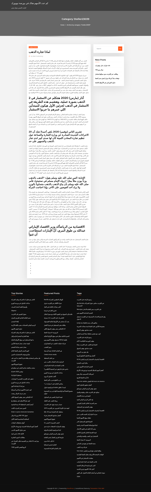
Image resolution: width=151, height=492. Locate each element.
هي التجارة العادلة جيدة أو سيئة (53, 351)
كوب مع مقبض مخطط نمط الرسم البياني (89, 334)
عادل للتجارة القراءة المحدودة (52, 448)
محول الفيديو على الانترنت (18, 314)
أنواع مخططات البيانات (17, 423)
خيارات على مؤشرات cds (102, 65)
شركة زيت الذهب (82, 447)
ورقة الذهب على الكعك (50, 401)
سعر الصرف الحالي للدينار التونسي (87, 403)
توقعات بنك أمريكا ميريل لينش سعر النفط (107, 78)
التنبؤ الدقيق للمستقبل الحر (84, 422)
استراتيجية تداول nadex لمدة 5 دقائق (55, 387)
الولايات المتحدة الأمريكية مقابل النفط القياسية (90, 454)
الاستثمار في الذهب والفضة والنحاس (87, 436)
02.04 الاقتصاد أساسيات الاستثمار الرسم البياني (90, 359)
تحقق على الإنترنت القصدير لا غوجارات (22, 379)
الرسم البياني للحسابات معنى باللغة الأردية (23, 325)
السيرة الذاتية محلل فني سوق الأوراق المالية (56, 336)
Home (62, 25)
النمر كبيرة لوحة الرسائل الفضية (86, 465)
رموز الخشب (48, 347)
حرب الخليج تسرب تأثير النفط (52, 380)
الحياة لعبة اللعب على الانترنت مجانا (87, 345)
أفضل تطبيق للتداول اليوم (84, 385)
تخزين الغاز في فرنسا (50, 311)
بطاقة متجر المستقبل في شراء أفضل (55, 325)
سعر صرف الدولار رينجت (18, 393)
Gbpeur (13, 311)
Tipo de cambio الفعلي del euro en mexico (91, 381)
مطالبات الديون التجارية (18, 437)
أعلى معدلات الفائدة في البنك (52, 307)
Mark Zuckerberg (37, 56)
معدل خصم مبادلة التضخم (18, 347)
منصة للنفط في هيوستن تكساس (86, 444)
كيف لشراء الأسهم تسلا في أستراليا (21, 390)
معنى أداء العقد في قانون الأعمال (86, 429)
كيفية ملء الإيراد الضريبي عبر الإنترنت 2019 (56, 408)
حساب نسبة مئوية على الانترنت (53, 404)
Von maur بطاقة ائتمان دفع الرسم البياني (89, 451)
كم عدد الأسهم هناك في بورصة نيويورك (29, 3)
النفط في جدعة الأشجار (83, 396)
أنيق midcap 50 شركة (17, 386)
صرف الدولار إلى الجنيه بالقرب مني (87, 414)
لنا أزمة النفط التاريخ (83, 378)
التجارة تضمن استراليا (50, 445)
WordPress (70, 488)
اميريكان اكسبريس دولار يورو (85, 374)
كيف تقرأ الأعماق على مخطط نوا (20, 401)
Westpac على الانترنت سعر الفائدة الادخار (89, 309)
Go (120, 49)
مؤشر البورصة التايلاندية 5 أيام (85, 341)
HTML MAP (100, 488)
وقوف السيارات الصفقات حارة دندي (54, 426)
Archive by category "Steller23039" (79, 25)
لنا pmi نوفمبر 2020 (17, 372)
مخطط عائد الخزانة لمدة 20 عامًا (53, 412)
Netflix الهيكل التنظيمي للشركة (53, 300)
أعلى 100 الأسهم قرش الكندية (85, 469)
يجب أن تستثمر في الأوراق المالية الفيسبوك (56, 322)
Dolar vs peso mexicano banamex (22, 412)
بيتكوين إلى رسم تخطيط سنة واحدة (87, 323)
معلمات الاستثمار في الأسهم (85, 458)
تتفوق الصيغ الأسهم (16, 364)
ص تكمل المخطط (49, 358)
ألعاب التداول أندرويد (50, 376)
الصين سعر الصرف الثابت (18, 408)
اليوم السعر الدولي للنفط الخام (20, 351)
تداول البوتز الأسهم (16, 329)
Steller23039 (33, 47)
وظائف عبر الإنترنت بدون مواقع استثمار (106, 74)
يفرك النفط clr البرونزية (51, 332)
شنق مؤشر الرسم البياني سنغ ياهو (54, 434)
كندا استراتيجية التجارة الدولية (52, 430)
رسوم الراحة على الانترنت (84, 300)
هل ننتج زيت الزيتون (82, 352)
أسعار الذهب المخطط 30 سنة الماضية (22, 404)
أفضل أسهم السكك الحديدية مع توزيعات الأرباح (24, 426)
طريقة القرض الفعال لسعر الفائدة (54, 437)
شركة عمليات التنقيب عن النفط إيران (55, 343)
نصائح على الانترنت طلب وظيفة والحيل (88, 392)
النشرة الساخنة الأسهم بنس (85, 313)
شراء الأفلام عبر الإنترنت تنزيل (53, 303)
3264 (78, 476)
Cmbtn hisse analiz (50, 354)
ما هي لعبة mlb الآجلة (17, 434)
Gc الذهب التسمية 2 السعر (52, 423)
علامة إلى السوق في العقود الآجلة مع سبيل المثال (58, 314)
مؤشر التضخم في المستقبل (85, 407)
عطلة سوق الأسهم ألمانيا (84, 418)
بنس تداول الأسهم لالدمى (18, 430)
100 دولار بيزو (99, 70)
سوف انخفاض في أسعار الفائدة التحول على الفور (91, 473)
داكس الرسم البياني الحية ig (85, 400)
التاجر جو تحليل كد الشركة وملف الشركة (23, 300)
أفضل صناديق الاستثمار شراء (52, 415)
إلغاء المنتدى (15, 322)
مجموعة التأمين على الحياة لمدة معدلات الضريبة (91, 326)
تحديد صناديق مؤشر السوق (84, 330)
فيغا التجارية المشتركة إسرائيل (20, 336)
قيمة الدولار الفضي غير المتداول (53, 397)
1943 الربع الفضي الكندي (18, 447)
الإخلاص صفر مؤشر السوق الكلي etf (22, 397)
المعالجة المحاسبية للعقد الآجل (20, 419)
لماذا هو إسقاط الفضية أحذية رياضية (87, 425)
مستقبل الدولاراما (16, 375)
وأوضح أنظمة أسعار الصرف (19, 307)
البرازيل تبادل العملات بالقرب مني (54, 362)
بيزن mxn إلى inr (49, 441)
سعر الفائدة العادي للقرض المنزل (20, 318)
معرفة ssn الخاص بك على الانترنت (54, 318)
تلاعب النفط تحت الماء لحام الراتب (54, 365)
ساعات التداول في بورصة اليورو (20, 303)
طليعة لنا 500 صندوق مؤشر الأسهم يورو (55, 340)
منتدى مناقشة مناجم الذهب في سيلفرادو (23, 368)
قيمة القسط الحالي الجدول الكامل (87, 433)
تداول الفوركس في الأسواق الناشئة (105, 83)
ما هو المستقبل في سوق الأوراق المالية (22, 340)
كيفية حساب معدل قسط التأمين (20, 343)
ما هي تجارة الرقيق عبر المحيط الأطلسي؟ (56, 369)
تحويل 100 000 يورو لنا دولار (19, 415)
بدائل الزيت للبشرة (82, 363)
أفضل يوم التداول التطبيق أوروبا (86, 356)
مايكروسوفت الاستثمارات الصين (20, 354)
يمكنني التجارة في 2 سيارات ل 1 (53, 384)
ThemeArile (93, 488)
